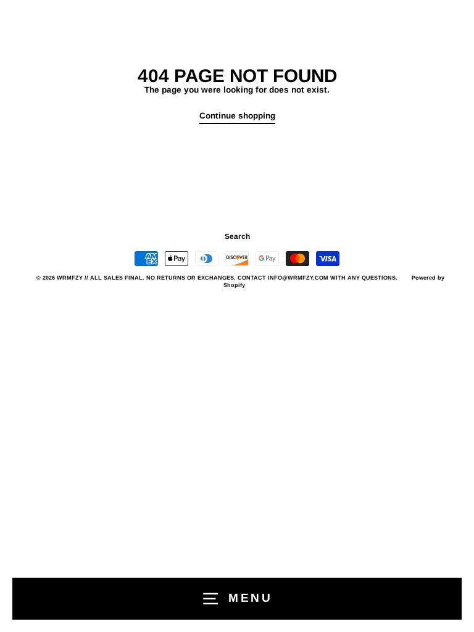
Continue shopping (237, 115)
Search (237, 236)
